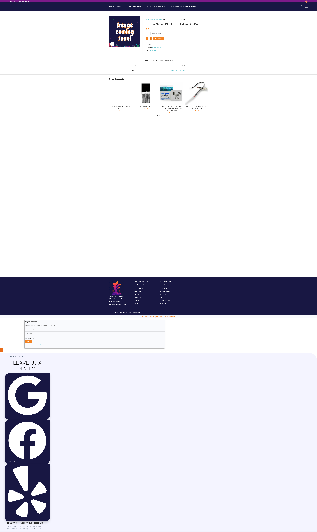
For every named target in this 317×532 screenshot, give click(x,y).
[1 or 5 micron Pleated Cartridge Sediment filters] (120, 93)
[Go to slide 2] (159, 115)
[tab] (153, 59)
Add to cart (158, 38)
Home (147, 19)
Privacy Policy (164, 294)
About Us (162, 285)
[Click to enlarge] (112, 44)
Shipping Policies (165, 291)
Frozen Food (152, 50)
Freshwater (137, 297)
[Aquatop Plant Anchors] (145, 93)
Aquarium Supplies (156, 19)
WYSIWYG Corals (139, 288)
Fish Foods (137, 304)
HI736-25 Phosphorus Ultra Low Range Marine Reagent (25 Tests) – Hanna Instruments (171, 108)
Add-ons (136, 294)
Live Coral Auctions (140, 285)
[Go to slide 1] (157, 115)
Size (147, 33)
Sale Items (137, 291)
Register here (42, 344)
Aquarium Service (165, 300)
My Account (163, 288)
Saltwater (137, 300)
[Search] (297, 6)
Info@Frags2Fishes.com (119, 304)
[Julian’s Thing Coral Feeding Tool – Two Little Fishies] (196, 93)
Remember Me (29, 338)
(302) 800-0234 (116, 301)
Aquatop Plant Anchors (146, 106)
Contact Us (163, 304)
